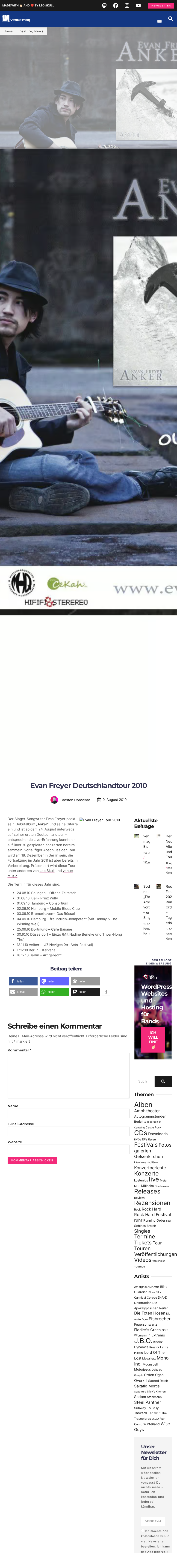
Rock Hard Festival (152, 1214)
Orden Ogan (154, 1375)
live (154, 1179)
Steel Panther (147, 1402)
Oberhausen (162, 1186)
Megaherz (149, 1358)
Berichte (140, 1121)
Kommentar (19, 1050)
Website (15, 1142)
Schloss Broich (145, 1226)
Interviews (140, 1162)
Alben (143, 1105)
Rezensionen (152, 1202)
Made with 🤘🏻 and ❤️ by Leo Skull (28, 5)
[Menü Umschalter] (159, 21)
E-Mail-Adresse (21, 1124)
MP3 (137, 1186)
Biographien (154, 1121)
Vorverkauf (158, 1260)
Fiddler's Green (147, 1329)
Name (13, 1106)
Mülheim (147, 1186)
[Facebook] (116, 5)
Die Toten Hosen (149, 1313)
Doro (145, 1319)
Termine (144, 1236)
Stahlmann (154, 1397)
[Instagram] (127, 5)
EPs (144, 1139)
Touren (142, 1248)
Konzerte (146, 1173)
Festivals (146, 1144)
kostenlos (141, 1180)
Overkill (140, 1380)
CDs (140, 1133)
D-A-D (162, 1297)
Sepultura (140, 1391)
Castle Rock (153, 1127)
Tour (157, 1242)
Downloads (158, 1134)
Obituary (157, 1369)
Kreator (154, 1347)
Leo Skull (47, 871)
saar (168, 1220)
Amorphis (140, 1286)
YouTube (139, 1266)
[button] (170, 19)
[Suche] (163, 1081)
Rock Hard (151, 1209)
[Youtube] (138, 5)
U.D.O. (155, 1418)
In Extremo (156, 1335)
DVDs (137, 1139)
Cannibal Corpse (145, 1297)
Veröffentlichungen (155, 1254)
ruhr (138, 1220)
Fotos (165, 1145)
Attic (156, 1286)
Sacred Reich (158, 1381)
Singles (142, 1231)
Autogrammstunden (150, 1116)
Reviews (139, 1197)
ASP (150, 1286)
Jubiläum (152, 1162)
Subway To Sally (146, 1408)
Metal (163, 1180)
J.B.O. (143, 1341)
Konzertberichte (150, 1167)
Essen (152, 1139)
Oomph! (138, 1375)
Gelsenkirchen (148, 1156)
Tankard (140, 1413)
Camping (139, 1127)
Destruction (142, 1303)
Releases (147, 1191)
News (39, 31)
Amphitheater (147, 1110)
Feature (26, 31)
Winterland (151, 1424)
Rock (137, 1209)
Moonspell (150, 1364)
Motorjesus (142, 1369)
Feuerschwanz (145, 1324)
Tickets (143, 1242)
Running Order (154, 1220)
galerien (142, 1151)
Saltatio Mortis (147, 1386)
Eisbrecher (160, 1318)
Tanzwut (154, 1413)
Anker (42, 824)
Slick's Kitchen (156, 1391)
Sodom (140, 1397)
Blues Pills (154, 1292)
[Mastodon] (104, 5)
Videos (142, 1260)
